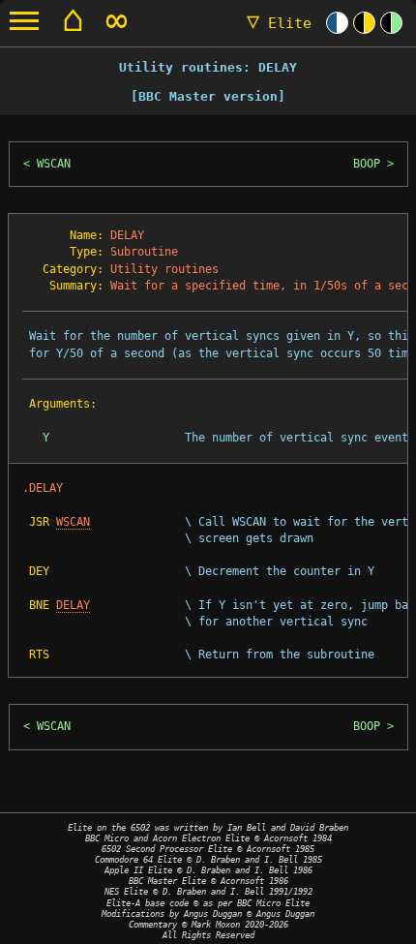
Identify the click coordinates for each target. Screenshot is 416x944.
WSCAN (54, 163)
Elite (279, 23)
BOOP (366, 163)
